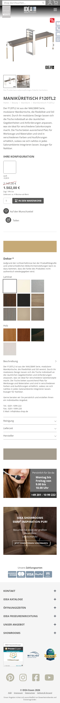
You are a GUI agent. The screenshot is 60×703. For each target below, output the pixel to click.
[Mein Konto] (50, 3)
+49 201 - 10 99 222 (43, 495)
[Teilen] (8, 220)
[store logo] (30, 10)
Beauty (15, 102)
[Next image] (53, 45)
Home (6, 102)
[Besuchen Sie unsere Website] (6, 12)
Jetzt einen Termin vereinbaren (31, 543)
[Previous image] (6, 45)
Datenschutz (30, 693)
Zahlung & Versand (44, 693)
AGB (10, 693)
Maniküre (25, 102)
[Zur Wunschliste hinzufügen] (6, 211)
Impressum (18, 693)
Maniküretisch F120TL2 (43, 102)
